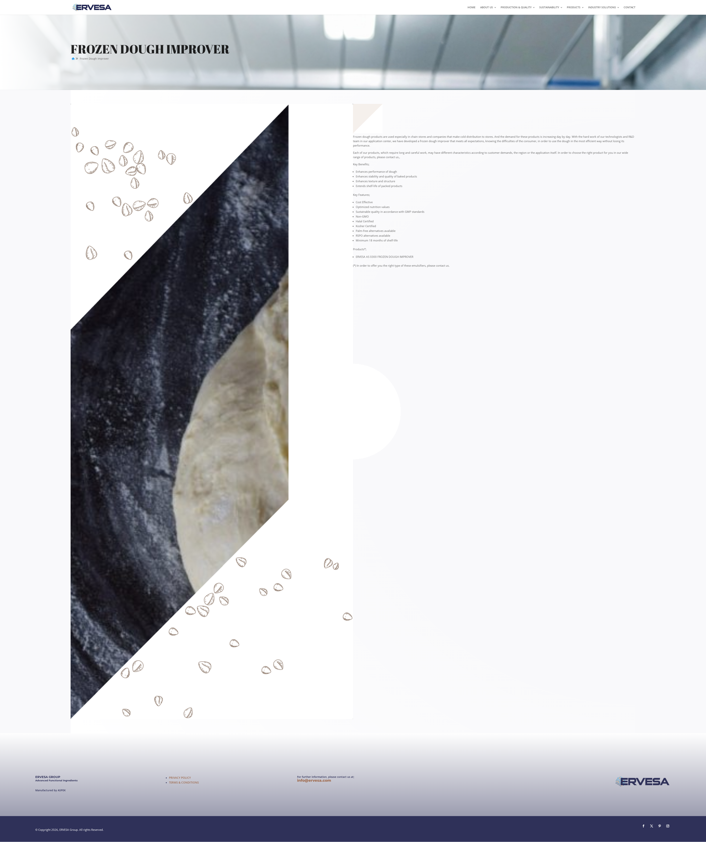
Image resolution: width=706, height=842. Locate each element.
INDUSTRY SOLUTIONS (602, 7)
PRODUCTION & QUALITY (516, 7)
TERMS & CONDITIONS (184, 782)
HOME (471, 7)
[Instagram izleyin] (668, 826)
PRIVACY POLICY (180, 778)
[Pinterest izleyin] (660, 826)
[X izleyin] (652, 826)
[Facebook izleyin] (643, 826)
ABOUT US (486, 7)
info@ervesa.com (315, 780)
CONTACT (629, 7)
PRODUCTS (573, 7)
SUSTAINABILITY (549, 7)
